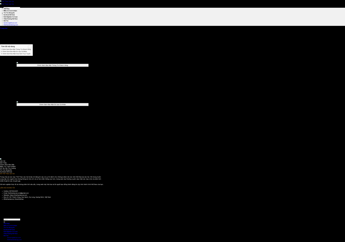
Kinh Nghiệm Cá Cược (11, 17)
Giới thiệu (7, 9)
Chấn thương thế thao (11, 19)
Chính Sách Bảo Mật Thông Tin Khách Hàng (16, 49)
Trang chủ (3, 28)
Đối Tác (6, 21)
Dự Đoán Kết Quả (9, 15)
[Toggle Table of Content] (29, 46)
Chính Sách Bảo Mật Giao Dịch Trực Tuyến (16, 54)
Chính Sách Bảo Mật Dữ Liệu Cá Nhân (14, 51)
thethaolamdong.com (11, 25)
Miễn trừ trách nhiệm (10, 10)
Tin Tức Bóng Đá (9, 13)
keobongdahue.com (10, 23)
